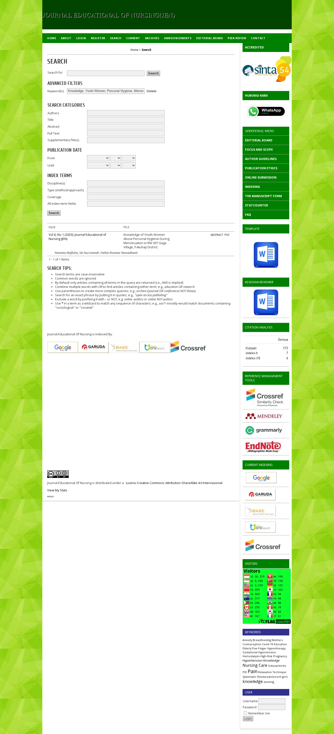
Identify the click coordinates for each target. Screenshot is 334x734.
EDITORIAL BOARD (258, 140)
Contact (258, 38)
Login (81, 38)
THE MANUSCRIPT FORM (263, 196)
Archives (152, 38)
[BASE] (260, 515)
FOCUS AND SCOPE (259, 149)
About (66, 38)
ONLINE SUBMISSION (261, 177)
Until (50, 165)
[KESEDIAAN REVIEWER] (266, 302)
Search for (55, 72)
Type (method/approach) (65, 190)
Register (98, 38)
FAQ (248, 215)
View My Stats (57, 490)
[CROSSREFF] (188, 352)
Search (115, 38)
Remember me (259, 713)
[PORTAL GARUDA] (260, 499)
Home (51, 38)
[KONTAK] (266, 111)
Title (50, 120)
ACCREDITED (254, 47)
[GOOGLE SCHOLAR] (261, 482)
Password (249, 707)
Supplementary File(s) (63, 140)
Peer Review (237, 38)
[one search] (260, 532)
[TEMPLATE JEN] (266, 255)
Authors (53, 113)
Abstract (53, 126)
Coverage (54, 197)
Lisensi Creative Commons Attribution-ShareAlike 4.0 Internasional (174, 483)
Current (133, 38)
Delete (151, 91)
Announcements (177, 38)
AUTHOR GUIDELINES (261, 159)
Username (250, 701)
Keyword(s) (55, 91)
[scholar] (282, 363)
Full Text (53, 133)
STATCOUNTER (256, 205)
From (51, 158)
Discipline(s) (56, 183)
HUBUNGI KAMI (256, 95)
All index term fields (61, 204)
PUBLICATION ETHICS (261, 168)
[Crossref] (263, 550)
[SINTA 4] (266, 69)
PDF (227, 235)
